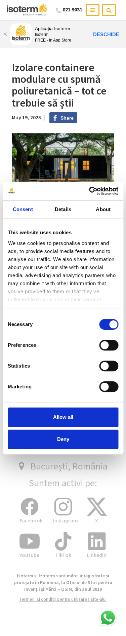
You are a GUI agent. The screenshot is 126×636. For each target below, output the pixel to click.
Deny (63, 439)
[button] (108, 618)
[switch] (108, 345)
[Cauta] (109, 10)
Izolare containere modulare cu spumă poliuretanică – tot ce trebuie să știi (59, 85)
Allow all (63, 417)
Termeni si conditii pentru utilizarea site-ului (63, 599)
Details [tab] (63, 209)
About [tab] (103, 209)
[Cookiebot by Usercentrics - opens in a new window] (89, 191)
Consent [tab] (23, 209)
